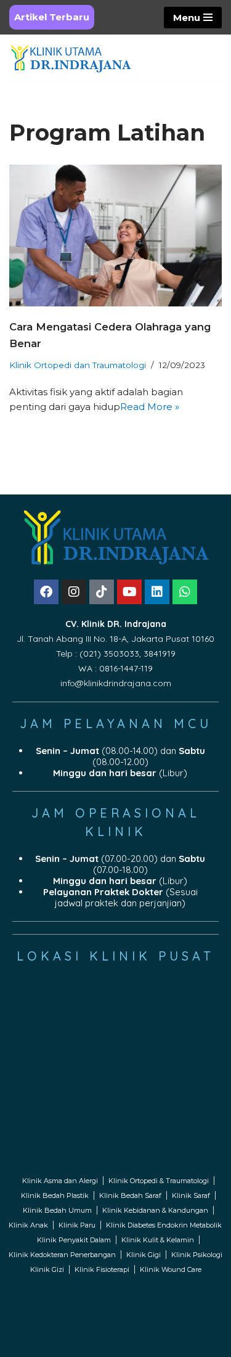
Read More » (149, 406)
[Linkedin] (157, 592)
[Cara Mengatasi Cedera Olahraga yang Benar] (115, 235)
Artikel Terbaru (51, 17)
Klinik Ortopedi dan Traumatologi (77, 365)
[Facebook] (46, 592)
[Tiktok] (101, 592)
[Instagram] (74, 592)
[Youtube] (129, 592)
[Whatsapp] (184, 592)
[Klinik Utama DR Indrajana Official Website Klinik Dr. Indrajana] (70, 58)
